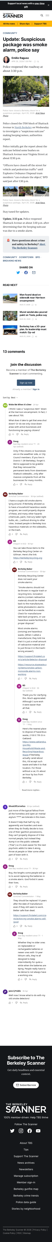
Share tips (24, 23)
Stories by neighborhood (26, 1208)
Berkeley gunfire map (26, 1188)
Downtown (26, 257)
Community (10, 33)
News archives (26, 1162)
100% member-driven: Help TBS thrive (26, 1117)
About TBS (26, 1143)
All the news (9, 23)
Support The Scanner (26, 1156)
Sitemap (27, 1233)
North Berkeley (23, 127)
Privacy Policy (40, 1229)
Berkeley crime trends (26, 1195)
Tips (26, 1149)
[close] (48, 5)
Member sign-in (26, 1182)
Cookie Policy (9, 1233)
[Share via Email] (34, 272)
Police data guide (26, 1202)
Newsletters (26, 1169)
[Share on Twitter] (18, 272)
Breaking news (12, 260)
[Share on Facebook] (26, 272)
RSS (19, 1233)
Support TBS (40, 23)
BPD (38, 257)
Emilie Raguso (20, 57)
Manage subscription (26, 1175)
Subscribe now (28, 1085)
